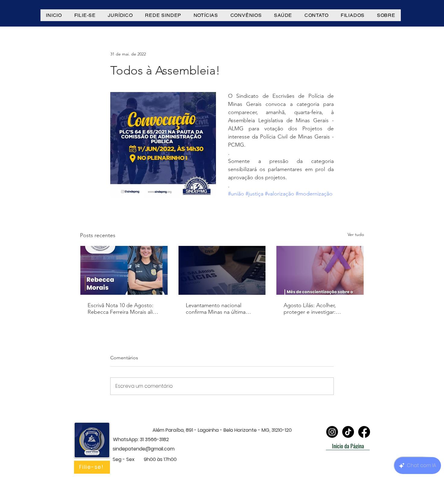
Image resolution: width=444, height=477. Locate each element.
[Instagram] (332, 432)
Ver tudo (356, 234)
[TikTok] (348, 432)
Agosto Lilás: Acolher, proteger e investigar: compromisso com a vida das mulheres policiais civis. (319, 308)
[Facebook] (364, 432)
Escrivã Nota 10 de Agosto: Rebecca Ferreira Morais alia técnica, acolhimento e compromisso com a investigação (122, 308)
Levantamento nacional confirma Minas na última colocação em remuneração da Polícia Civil (219, 308)
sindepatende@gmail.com (144, 448)
